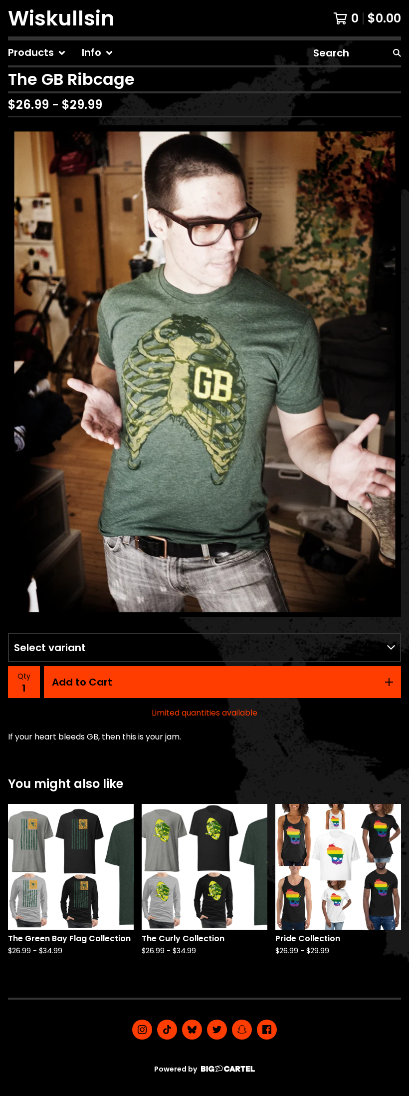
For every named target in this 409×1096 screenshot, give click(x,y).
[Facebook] (267, 1030)
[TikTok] (167, 1030)
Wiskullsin (61, 18)
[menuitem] (37, 52)
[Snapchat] (242, 1030)
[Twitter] (217, 1030)
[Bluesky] (192, 1030)
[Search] (397, 52)
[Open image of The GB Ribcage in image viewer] (204, 371)
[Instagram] (142, 1030)
